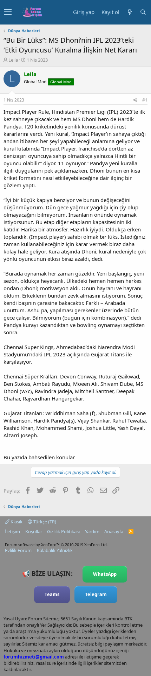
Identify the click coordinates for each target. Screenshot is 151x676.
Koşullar (33, 531)
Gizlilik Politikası (63, 531)
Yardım (92, 531)
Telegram (96, 594)
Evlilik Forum (18, 550)
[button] (7, 12)
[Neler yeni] (129, 12)
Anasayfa (113, 531)
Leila (13, 60)
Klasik (15, 521)
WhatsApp (105, 574)
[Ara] (143, 12)
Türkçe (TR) (44, 521)
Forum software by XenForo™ (56, 544)
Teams (52, 594)
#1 (144, 100)
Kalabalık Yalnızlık (55, 550)
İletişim (12, 531)
